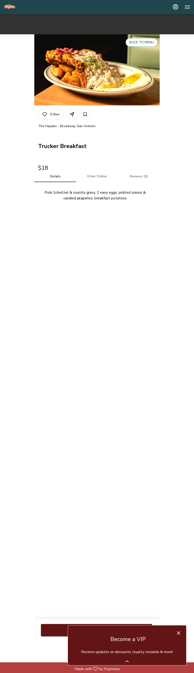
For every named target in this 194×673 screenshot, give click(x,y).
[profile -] (175, 7)
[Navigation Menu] (187, 7)
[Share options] (72, 114)
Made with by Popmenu (62, 668)
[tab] (55, 176)
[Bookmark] (85, 114)
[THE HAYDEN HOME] (25, 7)
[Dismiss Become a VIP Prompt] (178, 633)
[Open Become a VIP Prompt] (127, 661)
